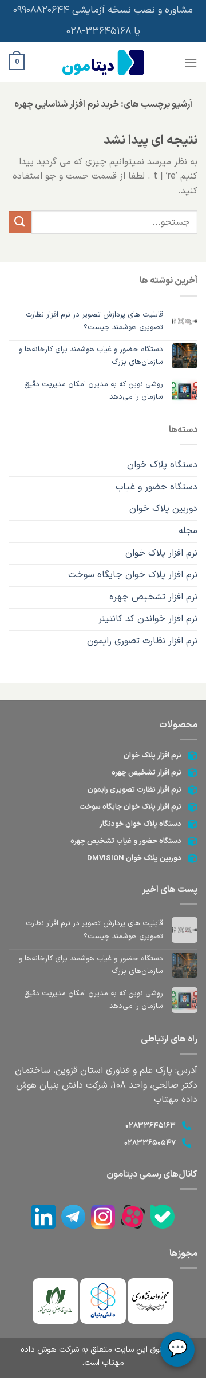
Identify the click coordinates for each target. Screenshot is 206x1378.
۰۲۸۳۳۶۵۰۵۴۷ (150, 1143)
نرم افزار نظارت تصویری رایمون (134, 790)
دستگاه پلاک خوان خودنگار (140, 824)
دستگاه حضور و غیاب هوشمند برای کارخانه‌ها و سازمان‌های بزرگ (91, 356)
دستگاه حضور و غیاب (156, 487)
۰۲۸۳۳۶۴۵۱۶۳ (150, 1126)
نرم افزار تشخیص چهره (153, 597)
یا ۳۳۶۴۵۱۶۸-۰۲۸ (103, 31)
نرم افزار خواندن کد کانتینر (147, 619)
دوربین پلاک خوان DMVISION (134, 858)
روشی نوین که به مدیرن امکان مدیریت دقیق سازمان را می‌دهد (93, 391)
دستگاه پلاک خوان (162, 465)
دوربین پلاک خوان (163, 509)
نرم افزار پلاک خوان (161, 553)
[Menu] (190, 62)
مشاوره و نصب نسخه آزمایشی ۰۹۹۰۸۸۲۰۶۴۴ (103, 10)
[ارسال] (20, 222)
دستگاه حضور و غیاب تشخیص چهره (125, 841)
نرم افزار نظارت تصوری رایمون (142, 641)
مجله (188, 531)
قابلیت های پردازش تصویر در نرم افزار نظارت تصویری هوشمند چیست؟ (94, 321)
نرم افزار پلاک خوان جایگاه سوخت (132, 575)
